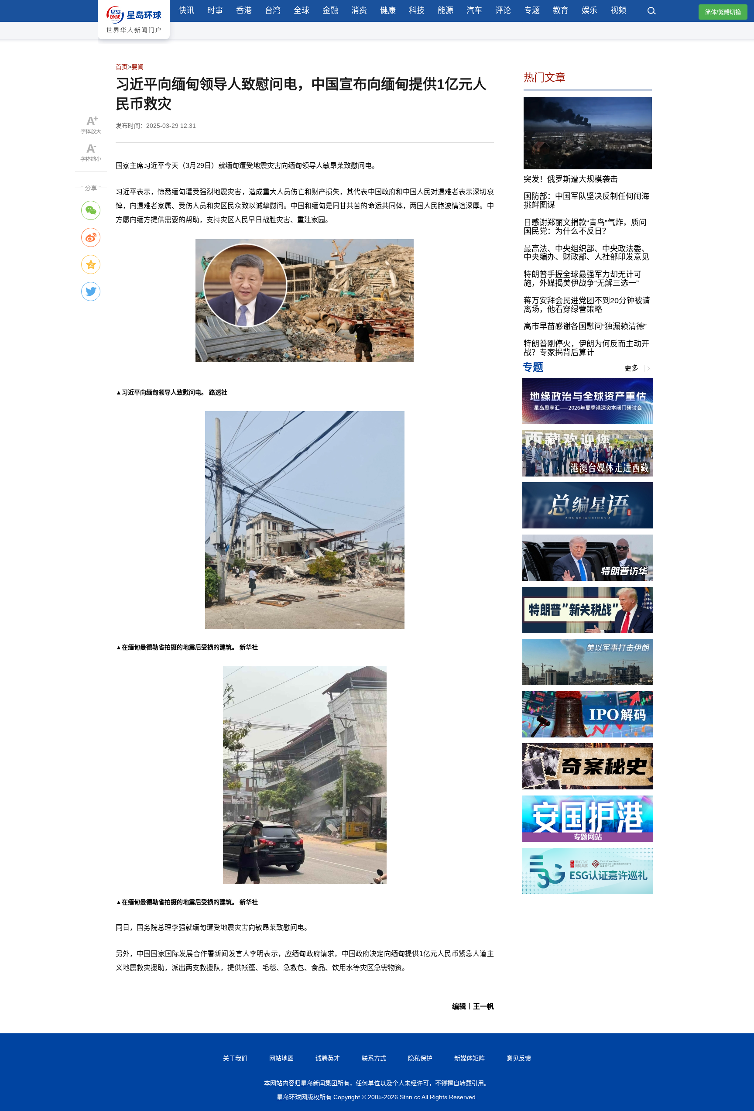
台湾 (273, 10)
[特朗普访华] (587, 578)
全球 (301, 10)
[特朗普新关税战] (587, 630)
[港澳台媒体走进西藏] (587, 474)
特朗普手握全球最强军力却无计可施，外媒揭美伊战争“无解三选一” (582, 279)
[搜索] (652, 11)
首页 (122, 66)
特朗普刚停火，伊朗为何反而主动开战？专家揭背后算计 (586, 348)
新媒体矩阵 (469, 1058)
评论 (503, 10)
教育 (561, 10)
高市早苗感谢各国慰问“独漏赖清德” (585, 326)
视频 (618, 10)
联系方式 (374, 1058)
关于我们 (235, 1058)
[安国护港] (587, 839)
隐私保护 (420, 1058)
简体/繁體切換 (723, 12)
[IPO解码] (587, 735)
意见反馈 (519, 1058)
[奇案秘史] (587, 787)
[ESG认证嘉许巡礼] (587, 891)
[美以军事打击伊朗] (587, 682)
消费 (359, 10)
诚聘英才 (327, 1058)
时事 (215, 10)
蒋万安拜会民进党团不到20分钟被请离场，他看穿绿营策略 (587, 305)
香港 (244, 10)
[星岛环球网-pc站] (134, 41)
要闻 (137, 66)
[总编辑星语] (587, 526)
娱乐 (589, 10)
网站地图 (281, 1058)
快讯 (186, 10)
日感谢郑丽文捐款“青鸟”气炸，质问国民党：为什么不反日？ (585, 227)
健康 (388, 10)
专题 (532, 10)
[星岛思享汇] (587, 421)
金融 (330, 10)
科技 (417, 10)
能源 (445, 10)
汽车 (474, 10)
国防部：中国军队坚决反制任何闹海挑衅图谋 (586, 200)
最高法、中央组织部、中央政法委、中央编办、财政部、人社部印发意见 (586, 252)
